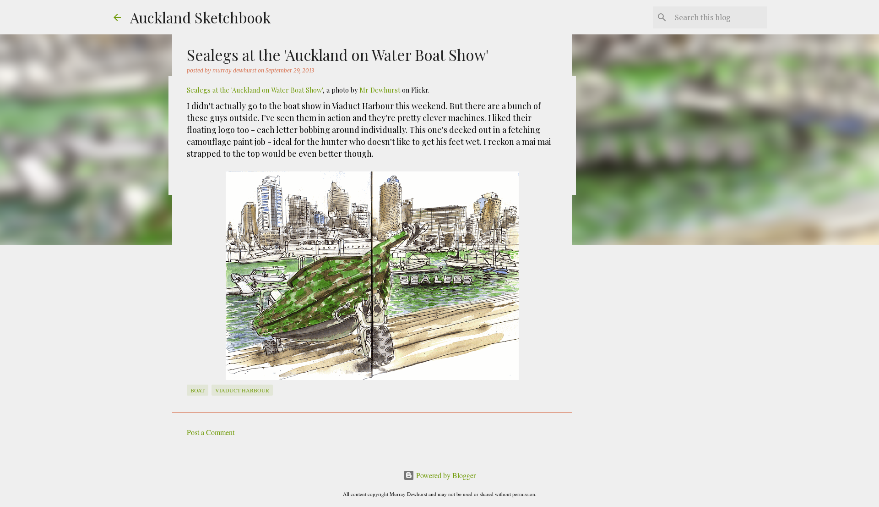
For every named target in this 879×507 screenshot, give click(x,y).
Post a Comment (210, 432)
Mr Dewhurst (379, 89)
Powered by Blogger (445, 475)
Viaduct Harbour (242, 390)
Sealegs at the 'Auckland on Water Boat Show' (254, 89)
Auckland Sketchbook (200, 17)
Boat (197, 390)
